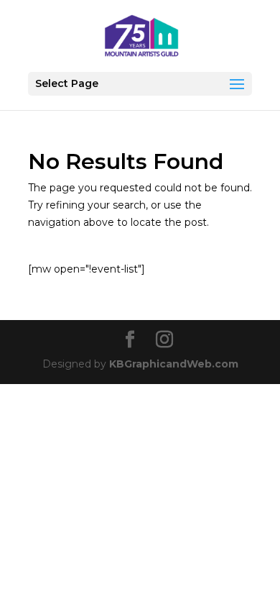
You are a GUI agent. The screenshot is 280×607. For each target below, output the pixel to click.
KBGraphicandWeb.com (173, 363)
